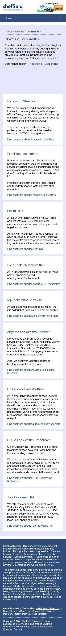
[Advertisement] (31, 80)
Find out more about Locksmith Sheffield (30, 139)
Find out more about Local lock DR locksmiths (33, 283)
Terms (34, 626)
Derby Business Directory (16, 611)
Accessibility (45, 626)
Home (8, 18)
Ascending (36, 63)
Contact (18, 629)
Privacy (25, 626)
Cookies (7, 629)
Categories (18, 31)
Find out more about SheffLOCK (26, 248)
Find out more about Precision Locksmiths (31, 194)
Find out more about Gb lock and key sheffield (33, 423)
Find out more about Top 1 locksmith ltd (30, 525)
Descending (51, 63)
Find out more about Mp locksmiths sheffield (32, 315)
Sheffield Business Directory (37, 621)
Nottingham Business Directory (31, 613)
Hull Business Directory (48, 608)
